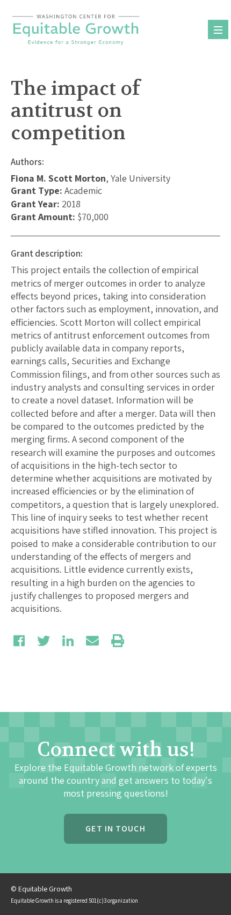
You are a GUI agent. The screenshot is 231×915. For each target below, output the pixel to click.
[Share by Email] (92, 640)
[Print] (117, 640)
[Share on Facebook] (19, 640)
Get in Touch (115, 828)
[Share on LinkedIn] (68, 640)
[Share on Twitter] (43, 640)
